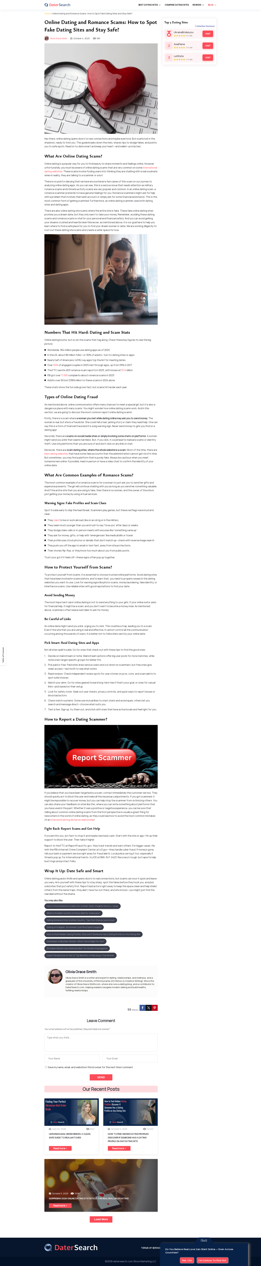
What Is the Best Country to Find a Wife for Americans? (73, 913)
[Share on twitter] (149, 1008)
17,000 (64, 375)
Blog (210, 4)
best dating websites (56, 453)
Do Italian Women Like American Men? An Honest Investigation (77, 948)
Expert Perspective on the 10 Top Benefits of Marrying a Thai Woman (80, 955)
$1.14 (123, 370)
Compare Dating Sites (177, 4)
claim (56, 520)
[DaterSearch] (57, 5)
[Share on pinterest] (155, 1008)
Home (47, 13)
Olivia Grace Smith (58, 38)
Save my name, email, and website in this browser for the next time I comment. (91, 1067)
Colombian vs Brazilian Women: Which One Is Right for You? (75, 941)
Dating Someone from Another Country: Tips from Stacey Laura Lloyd (81, 920)
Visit (208, 34)
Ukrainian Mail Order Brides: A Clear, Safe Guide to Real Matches (70, 1135)
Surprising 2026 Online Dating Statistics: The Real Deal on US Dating (89, 1198)
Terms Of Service (151, 1247)
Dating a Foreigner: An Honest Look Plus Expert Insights (74, 927)
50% (55, 365)
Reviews (197, 4)
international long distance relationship (72, 819)
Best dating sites (148, 4)
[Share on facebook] (143, 1008)
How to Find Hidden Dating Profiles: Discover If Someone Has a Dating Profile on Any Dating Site (93, 934)
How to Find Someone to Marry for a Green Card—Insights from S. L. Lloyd (82, 906)
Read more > (60, 1148)
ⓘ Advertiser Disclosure (205, 26)
